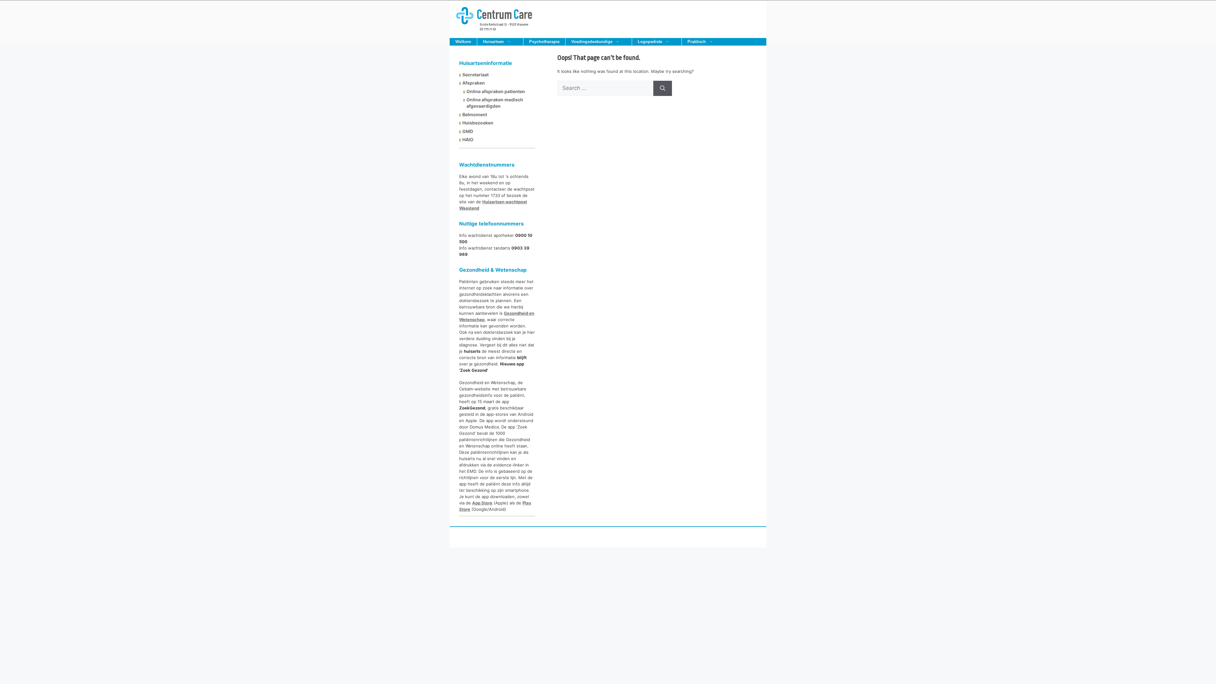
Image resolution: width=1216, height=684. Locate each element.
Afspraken (473, 83)
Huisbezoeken (477, 122)
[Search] (662, 88)
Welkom (463, 41)
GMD (467, 131)
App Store (482, 502)
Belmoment (474, 114)
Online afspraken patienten (495, 91)
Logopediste (650, 41)
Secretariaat (475, 74)
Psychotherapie (544, 41)
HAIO (467, 139)
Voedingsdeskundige (591, 41)
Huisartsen (493, 41)
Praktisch (696, 41)
